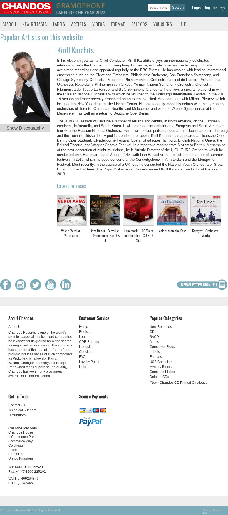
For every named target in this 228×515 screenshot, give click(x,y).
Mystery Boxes (161, 367)
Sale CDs (139, 24)
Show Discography (25, 128)
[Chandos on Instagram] (22, 289)
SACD (154, 337)
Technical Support (22, 410)
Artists (78, 24)
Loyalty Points (89, 362)
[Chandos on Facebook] (7, 289)
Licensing (86, 347)
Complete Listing (162, 372)
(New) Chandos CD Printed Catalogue (179, 383)
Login (196, 8)
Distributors (17, 415)
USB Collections (162, 362)
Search (9, 24)
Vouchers (162, 24)
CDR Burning (89, 342)
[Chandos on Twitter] (37, 289)
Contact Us (16, 405)
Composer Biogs (162, 347)
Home (83, 327)
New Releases (34, 24)
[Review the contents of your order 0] (222, 10)
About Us (15, 327)
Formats (156, 357)
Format (118, 24)
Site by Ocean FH (212, 512)
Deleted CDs (159, 377)
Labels (59, 24)
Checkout (86, 352)
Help (182, 24)
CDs (153, 332)
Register (210, 8)
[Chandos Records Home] (26, 13)
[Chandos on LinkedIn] (67, 289)
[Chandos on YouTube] (52, 289)
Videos (98, 24)
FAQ (82, 357)
